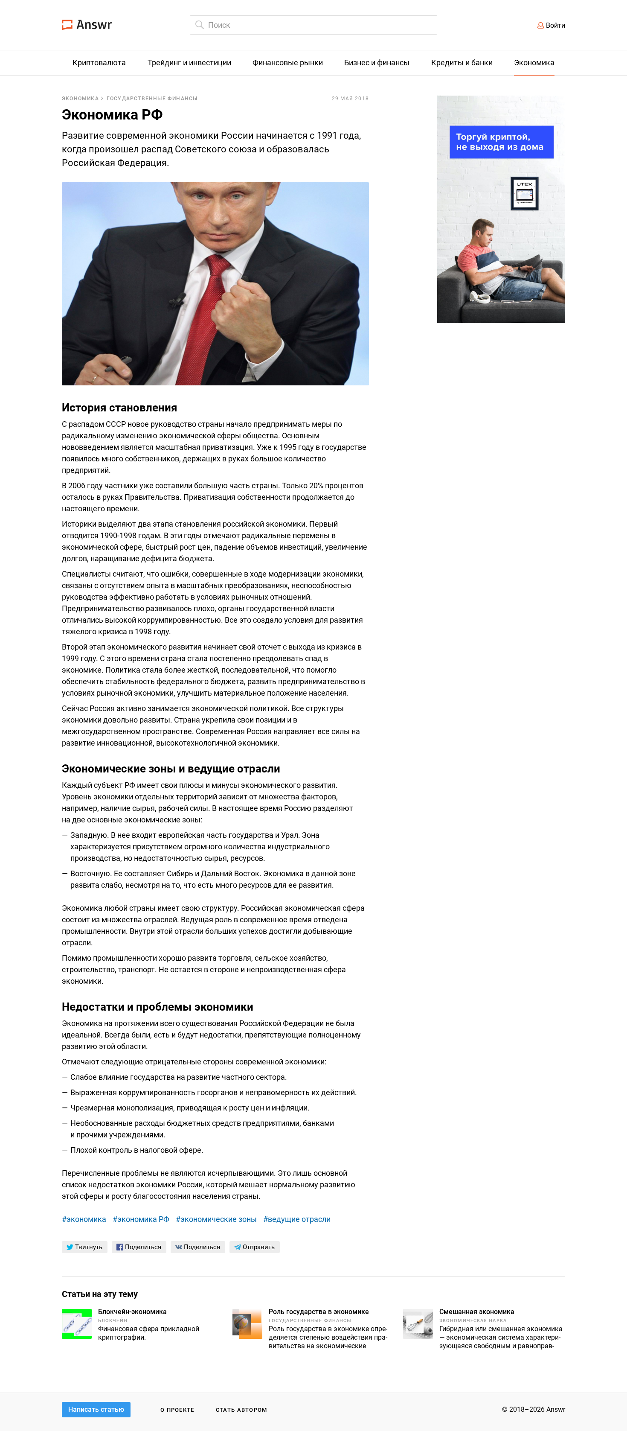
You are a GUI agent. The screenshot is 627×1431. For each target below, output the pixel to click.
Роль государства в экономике (319, 1312)
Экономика (80, 99)
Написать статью (96, 1409)
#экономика (84, 1219)
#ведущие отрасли (297, 1219)
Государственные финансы (152, 99)
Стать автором (241, 1410)
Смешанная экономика (476, 1312)
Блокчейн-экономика (132, 1312)
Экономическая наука (473, 1320)
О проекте (177, 1410)
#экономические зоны (216, 1219)
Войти (555, 25)
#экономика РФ (141, 1219)
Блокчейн (113, 1320)
